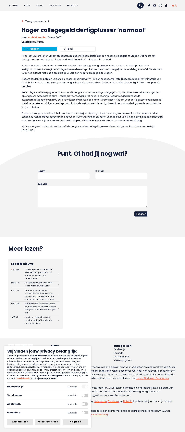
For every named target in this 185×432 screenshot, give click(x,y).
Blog (27, 5)
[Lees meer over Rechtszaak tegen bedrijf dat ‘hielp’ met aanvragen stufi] (35, 284)
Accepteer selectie (48, 421)
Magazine (55, 5)
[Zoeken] (140, 5)
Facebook (113, 401)
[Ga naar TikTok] (166, 5)
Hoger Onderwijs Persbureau (152, 378)
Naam (41, 171)
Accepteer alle (20, 421)
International (121, 356)
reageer (34, 48)
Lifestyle (118, 353)
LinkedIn (127, 401)
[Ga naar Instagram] (160, 5)
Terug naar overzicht (37, 21)
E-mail (99, 171)
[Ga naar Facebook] (149, 5)
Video (39, 5)
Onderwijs (119, 349)
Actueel (13, 5)
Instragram (100, 401)
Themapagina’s (123, 360)
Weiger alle (75, 421)
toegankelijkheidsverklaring (92, 414)
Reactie (42, 184)
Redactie (72, 5)
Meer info (72, 386)
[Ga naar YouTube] (155, 5)
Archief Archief (37, 37)
